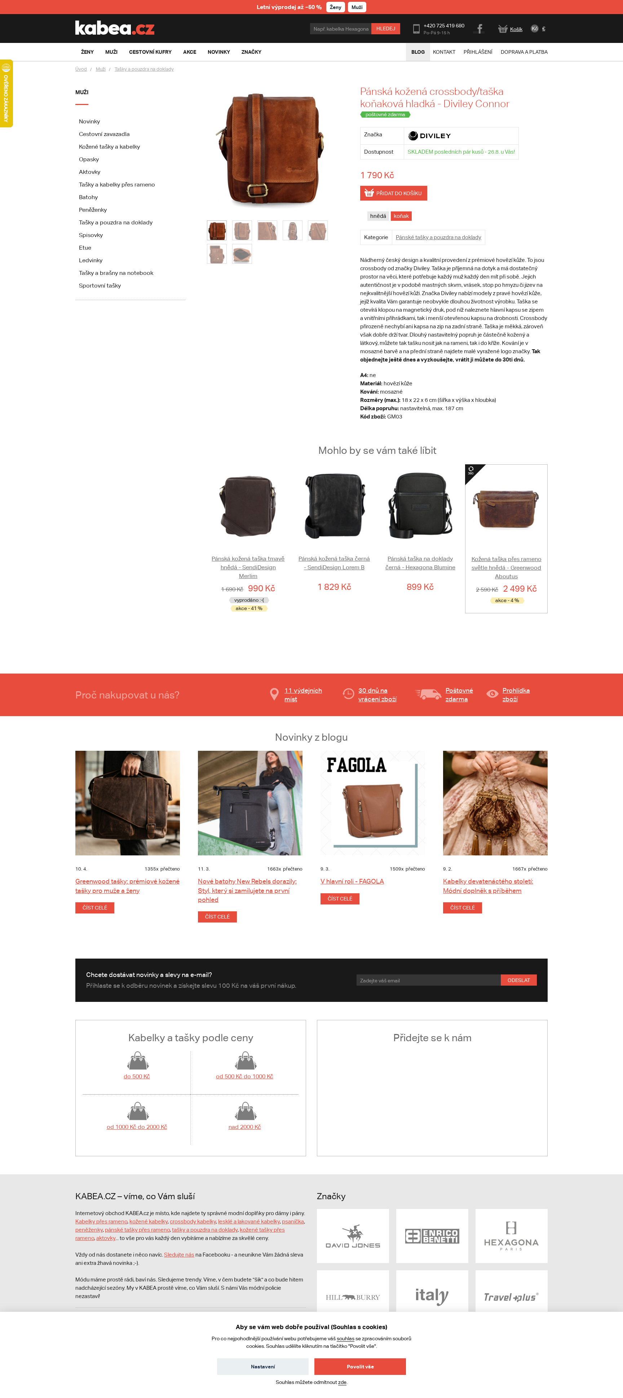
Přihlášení (478, 52)
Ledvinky (90, 260)
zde (342, 1382)
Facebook (479, 28)
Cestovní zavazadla (104, 134)
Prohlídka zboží (516, 695)
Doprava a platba (524, 52)
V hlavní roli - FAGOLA (352, 881)
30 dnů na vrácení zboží (377, 695)
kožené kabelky (148, 1221)
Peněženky (93, 209)
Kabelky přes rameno (101, 1221)
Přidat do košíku (399, 193)
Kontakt (444, 52)
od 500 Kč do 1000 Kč (244, 1076)
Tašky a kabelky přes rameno (117, 184)
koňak (401, 216)
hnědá (378, 216)
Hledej (385, 28)
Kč (535, 28)
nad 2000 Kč (245, 1126)
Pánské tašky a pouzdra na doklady (438, 237)
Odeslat (519, 980)
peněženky (89, 1230)
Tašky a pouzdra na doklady (144, 69)
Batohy (88, 197)
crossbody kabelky (193, 1221)
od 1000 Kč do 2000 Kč (137, 1126)
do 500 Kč (137, 1076)
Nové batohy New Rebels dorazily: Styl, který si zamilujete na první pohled (247, 890)
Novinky (89, 121)
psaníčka (293, 1221)
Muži (357, 7)
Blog (418, 52)
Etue (85, 247)
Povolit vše (360, 1366)
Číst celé (95, 908)
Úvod (81, 69)
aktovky (105, 1238)
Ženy (335, 7)
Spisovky (91, 235)
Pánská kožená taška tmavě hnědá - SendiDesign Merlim (248, 567)
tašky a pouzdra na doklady (205, 1230)
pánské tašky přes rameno (137, 1230)
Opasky (89, 159)
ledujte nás (181, 1255)
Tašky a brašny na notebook (116, 272)
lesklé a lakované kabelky (249, 1221)
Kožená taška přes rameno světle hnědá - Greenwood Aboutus (507, 568)
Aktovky (89, 171)
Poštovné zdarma (459, 695)
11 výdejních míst (303, 695)
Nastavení (263, 1366)
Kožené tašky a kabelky (109, 146)
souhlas (345, 1338)
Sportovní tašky (100, 285)
